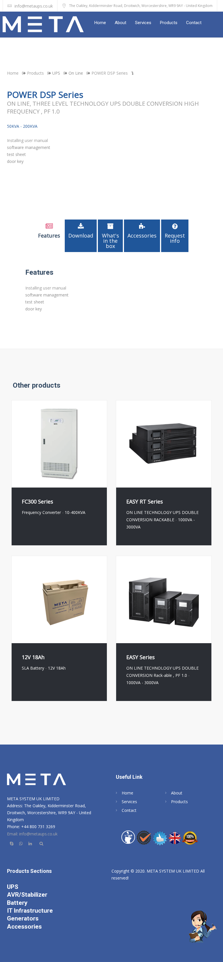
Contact (194, 22)
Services (143, 22)
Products (168, 22)
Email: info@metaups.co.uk (32, 834)
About (120, 22)
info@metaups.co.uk (34, 6)
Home (100, 22)
